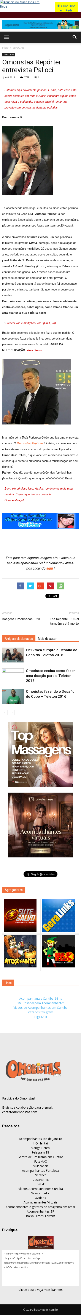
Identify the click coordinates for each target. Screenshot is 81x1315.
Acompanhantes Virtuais (40, 1202)
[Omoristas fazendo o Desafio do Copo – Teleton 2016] (13, 696)
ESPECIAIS (18, 47)
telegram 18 (40, 1152)
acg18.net (40, 1017)
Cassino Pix (41, 1180)
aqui (50, 568)
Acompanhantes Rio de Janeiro (40, 1139)
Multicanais (40, 1166)
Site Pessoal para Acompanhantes (41, 1003)
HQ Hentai (40, 1143)
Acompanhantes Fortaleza (40, 1170)
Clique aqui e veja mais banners (41, 1290)
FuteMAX (40, 1161)
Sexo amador (40, 1193)
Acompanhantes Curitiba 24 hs (40, 998)
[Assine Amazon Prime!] (40, 24)
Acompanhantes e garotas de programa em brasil (40, 1207)
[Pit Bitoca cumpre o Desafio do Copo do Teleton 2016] (13, 655)
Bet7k (41, 1184)
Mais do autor (47, 638)
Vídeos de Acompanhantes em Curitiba (40, 1007)
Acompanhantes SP (40, 1211)
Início (5, 47)
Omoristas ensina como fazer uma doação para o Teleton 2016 (50, 676)
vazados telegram (40, 1012)
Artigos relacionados (19, 638)
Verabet (40, 1175)
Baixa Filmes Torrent (40, 1216)
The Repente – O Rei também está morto (64, 621)
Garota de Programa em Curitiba (41, 1157)
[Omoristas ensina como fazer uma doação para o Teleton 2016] (13, 675)
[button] (75, 37)
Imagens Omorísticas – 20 (21, 619)
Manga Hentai (40, 1148)
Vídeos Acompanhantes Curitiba (40, 1189)
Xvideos (40, 1198)
